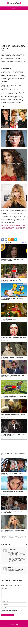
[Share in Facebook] (2, 239)
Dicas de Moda (12, 622)
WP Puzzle (16, 624)
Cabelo (2, 50)
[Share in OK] (9, 239)
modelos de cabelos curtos (16, 537)
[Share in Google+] (12, 239)
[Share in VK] (6, 239)
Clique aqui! (21, 228)
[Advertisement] (14, 28)
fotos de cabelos (7, 537)
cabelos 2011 (5, 536)
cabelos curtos (11, 536)
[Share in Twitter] (15, 239)
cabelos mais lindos (18, 536)
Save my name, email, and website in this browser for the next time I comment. (11, 611)
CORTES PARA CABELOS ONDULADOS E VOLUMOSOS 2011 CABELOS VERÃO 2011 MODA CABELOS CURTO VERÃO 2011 (11, 87)
